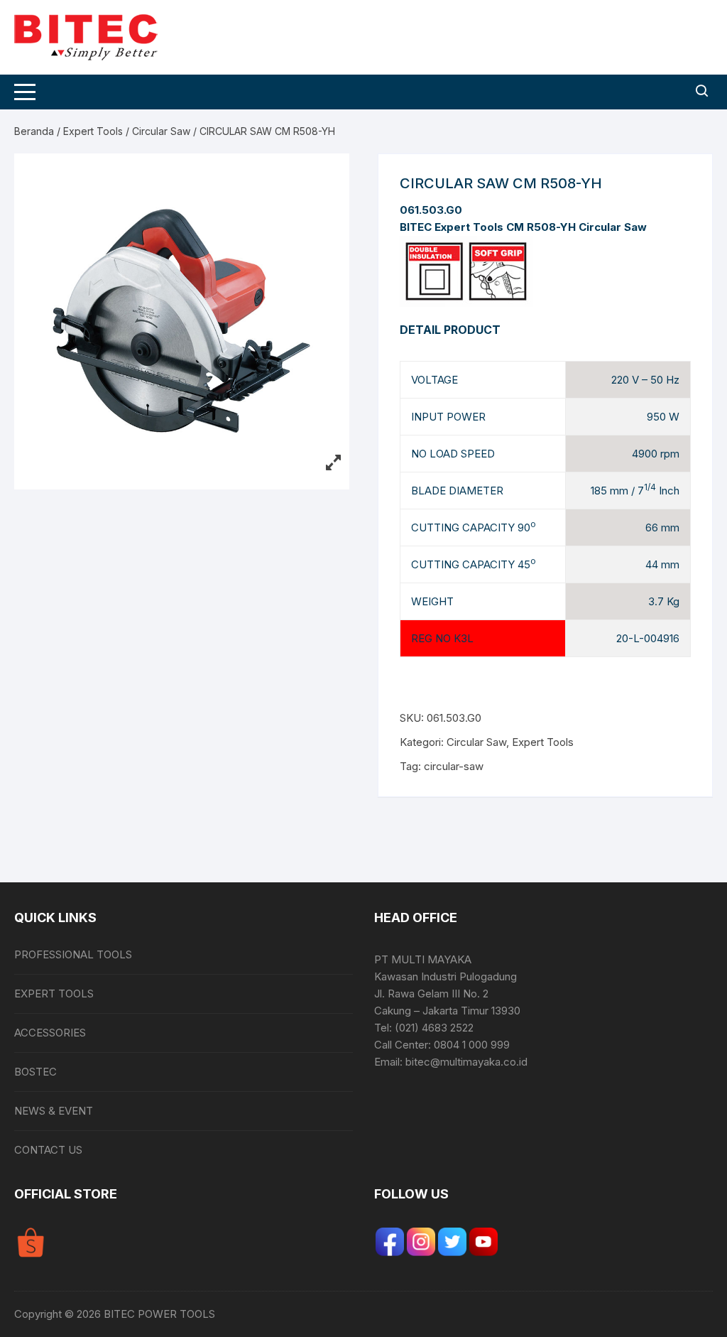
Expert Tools (93, 131)
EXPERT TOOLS (54, 993)
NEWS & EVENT (53, 1110)
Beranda (34, 131)
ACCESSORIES (50, 1032)
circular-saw (453, 766)
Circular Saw (161, 131)
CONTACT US (48, 1150)
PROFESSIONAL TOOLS (73, 954)
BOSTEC (35, 1071)
